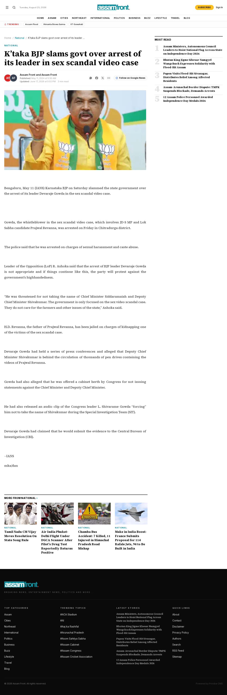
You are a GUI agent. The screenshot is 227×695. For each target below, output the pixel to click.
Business (134, 18)
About (175, 614)
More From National (21, 497)
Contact (176, 620)
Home (40, 18)
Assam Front (27, 74)
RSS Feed (178, 650)
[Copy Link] (108, 78)
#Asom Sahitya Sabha (73, 638)
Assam (52, 18)
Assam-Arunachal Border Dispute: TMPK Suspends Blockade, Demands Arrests (141, 652)
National (19, 37)
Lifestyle (160, 18)
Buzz (147, 18)
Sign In (219, 7)
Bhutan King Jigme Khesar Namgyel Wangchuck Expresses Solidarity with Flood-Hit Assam (139, 630)
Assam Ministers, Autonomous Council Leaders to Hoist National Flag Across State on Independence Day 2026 (139, 617)
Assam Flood (31, 24)
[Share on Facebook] (96, 78)
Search (176, 644)
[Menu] (7, 7)
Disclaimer (178, 626)
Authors (176, 638)
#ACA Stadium (68, 614)
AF (8, 77)
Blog (187, 18)
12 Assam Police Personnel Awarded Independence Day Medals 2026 (138, 661)
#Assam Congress (70, 650)
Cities (64, 18)
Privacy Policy (180, 632)
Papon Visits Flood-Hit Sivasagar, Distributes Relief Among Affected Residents (136, 642)
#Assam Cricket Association (76, 656)
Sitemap (177, 656)
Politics (119, 18)
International (100, 18)
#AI (62, 620)
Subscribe (204, 7)
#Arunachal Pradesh (72, 632)
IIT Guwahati (77, 24)
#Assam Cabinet (69, 644)
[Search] (14, 7)
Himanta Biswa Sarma (54, 24)
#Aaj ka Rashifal (69, 626)
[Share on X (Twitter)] (102, 78)
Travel (175, 18)
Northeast (79, 18)
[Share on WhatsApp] (90, 78)
